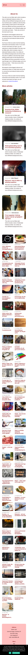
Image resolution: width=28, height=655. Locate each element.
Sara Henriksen (14, 143)
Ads (14, 643)
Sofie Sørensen (15, 212)
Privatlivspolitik (16, 652)
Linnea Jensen (16, 107)
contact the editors (13, 81)
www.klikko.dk (15, 637)
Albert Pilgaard (14, 178)
